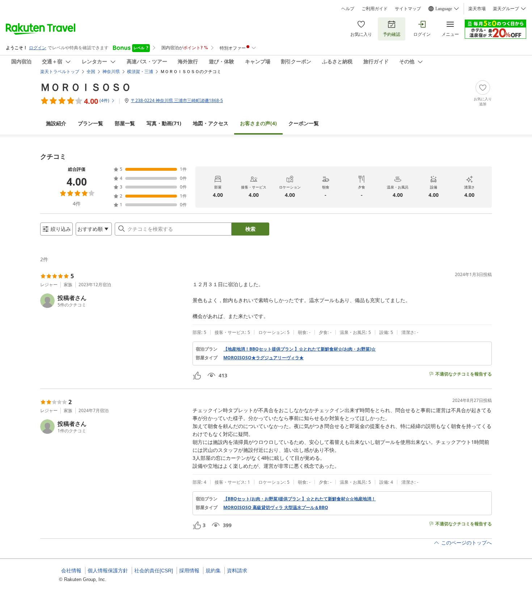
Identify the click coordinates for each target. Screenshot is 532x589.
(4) (258, 123)
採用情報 (189, 570)
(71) (164, 123)
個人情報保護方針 (108, 570)
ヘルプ (347, 8)
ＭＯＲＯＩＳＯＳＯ (85, 87)
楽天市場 (477, 8)
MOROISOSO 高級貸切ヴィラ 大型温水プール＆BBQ (275, 507)
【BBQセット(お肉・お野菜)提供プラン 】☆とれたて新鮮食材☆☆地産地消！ (299, 499)
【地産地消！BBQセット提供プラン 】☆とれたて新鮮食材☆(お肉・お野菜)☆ (299, 349)
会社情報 (71, 570)
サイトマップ (408, 8)
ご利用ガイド (375, 8)
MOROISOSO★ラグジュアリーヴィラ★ (263, 358)
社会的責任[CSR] (153, 570)
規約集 (213, 570)
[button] (113, 300)
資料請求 (237, 570)
